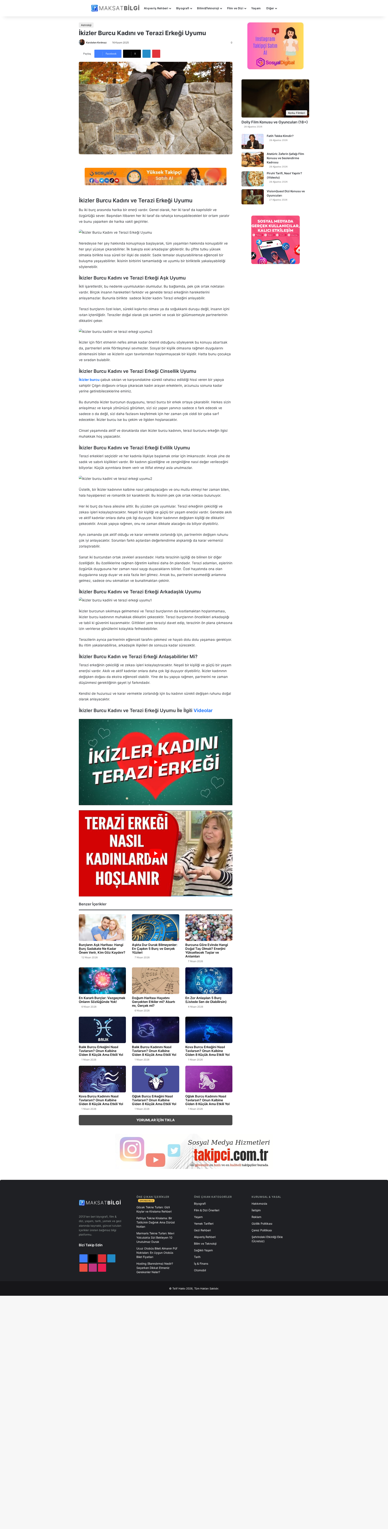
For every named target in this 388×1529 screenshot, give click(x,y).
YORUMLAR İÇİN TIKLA (155, 1120)
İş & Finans (201, 1263)
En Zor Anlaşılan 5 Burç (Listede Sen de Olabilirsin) (206, 1000)
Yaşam (256, 8)
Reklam (256, 1217)
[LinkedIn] (146, 54)
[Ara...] (283, 8)
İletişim (256, 1210)
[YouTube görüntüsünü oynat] (155, 762)
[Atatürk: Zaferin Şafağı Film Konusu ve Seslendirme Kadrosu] (252, 159)
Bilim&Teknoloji (208, 8)
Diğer (270, 8)
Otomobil (200, 1270)
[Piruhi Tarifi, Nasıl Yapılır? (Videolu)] (252, 178)
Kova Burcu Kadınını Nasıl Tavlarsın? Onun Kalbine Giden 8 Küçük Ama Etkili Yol (101, 1100)
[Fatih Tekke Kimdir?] (252, 141)
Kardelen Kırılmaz (96, 42)
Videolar (203, 710)
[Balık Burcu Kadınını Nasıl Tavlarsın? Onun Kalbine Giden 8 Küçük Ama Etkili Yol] (155, 1030)
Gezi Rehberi (202, 1230)
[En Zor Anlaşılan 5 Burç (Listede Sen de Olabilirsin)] (208, 980)
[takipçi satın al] (155, 176)
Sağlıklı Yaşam (203, 1250)
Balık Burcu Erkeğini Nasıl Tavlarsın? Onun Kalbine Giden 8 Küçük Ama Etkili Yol (101, 1051)
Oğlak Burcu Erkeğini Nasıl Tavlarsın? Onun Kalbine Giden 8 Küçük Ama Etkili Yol (154, 1100)
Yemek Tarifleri (203, 1223)
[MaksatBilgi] (116, 8)
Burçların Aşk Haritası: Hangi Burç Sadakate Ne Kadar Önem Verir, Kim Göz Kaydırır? (102, 948)
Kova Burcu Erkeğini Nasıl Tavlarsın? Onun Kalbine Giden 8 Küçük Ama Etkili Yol (207, 1051)
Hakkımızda (259, 1203)
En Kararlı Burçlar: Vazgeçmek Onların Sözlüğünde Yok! (102, 1000)
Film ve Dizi (235, 8)
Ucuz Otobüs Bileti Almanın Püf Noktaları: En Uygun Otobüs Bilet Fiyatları (156, 1253)
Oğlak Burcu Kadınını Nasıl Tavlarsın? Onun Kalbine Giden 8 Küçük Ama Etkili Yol (207, 1100)
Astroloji (86, 25)
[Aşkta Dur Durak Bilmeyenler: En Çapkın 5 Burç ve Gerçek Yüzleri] (155, 927)
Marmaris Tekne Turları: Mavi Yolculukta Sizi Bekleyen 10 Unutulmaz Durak (155, 1237)
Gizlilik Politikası (262, 1223)
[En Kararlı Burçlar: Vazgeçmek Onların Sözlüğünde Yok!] (102, 980)
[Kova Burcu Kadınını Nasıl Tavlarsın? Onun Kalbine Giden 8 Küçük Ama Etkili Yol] (102, 1079)
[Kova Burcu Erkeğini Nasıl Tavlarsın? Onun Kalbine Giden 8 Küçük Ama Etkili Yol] (208, 1030)
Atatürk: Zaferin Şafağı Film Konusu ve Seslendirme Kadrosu (285, 158)
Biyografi (182, 8)
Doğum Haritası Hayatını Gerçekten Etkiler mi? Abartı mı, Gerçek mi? (153, 1002)
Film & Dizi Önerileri (206, 1210)
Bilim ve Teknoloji (205, 1243)
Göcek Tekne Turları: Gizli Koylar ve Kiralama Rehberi (154, 1209)
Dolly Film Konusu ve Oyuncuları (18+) (274, 122)
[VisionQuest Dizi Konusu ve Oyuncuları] (252, 196)
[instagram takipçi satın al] (194, 1151)
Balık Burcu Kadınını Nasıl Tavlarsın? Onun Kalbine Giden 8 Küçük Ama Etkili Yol (154, 1051)
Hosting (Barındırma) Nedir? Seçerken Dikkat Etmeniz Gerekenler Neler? (154, 1268)
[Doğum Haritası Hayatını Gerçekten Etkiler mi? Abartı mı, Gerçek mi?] (155, 980)
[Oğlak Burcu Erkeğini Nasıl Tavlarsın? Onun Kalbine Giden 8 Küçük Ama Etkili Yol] (155, 1079)
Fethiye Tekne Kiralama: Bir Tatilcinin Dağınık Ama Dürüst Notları (155, 1222)
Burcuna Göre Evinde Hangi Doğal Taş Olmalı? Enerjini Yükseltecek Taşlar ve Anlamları (206, 950)
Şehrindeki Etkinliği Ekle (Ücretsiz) (267, 1239)
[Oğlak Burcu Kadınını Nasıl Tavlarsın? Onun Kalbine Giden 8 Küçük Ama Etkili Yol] (208, 1079)
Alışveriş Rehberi (156, 8)
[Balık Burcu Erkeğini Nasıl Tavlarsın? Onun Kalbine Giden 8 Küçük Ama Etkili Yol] (102, 1030)
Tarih (197, 1257)
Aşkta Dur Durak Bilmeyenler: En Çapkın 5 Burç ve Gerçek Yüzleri (154, 948)
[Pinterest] (156, 54)
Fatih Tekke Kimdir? (280, 136)
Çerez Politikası (262, 1230)
